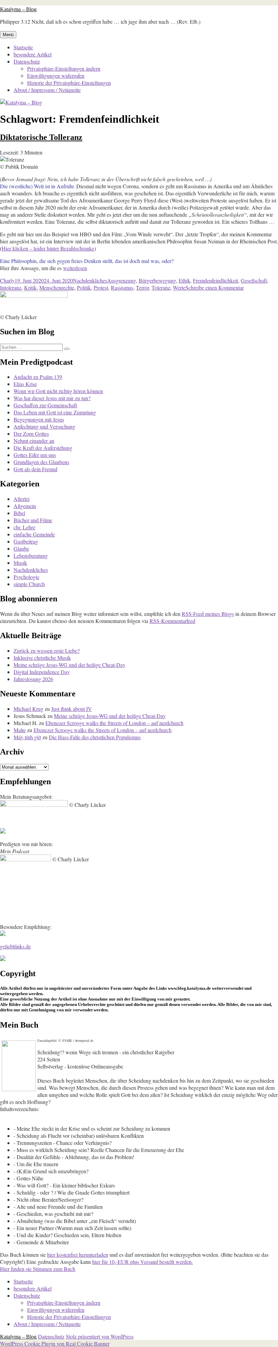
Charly (7, 280)
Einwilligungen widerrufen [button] (55, 75)
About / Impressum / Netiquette (47, 89)
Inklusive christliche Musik (42, 657)
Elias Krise (25, 383)
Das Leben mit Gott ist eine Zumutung (55, 412)
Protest (101, 287)
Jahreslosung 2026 (33, 678)
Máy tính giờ (27, 737)
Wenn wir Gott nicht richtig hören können (58, 390)
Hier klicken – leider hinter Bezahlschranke (48, 248)
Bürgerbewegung (157, 280)
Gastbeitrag (26, 541)
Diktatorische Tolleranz (41, 137)
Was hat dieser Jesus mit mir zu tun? (52, 398)
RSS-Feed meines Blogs (208, 613)
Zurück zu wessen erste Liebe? (47, 650)
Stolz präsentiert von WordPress (100, 1336)
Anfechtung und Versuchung (44, 426)
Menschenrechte (56, 287)
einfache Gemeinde (34, 534)
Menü (8, 34)
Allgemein (25, 505)
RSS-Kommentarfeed (172, 620)
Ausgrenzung (121, 280)
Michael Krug (28, 708)
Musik (20, 562)
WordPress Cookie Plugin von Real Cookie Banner (55, 1343)
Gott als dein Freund (35, 469)
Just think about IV (71, 708)
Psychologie (26, 576)
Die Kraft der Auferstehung (43, 447)
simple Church (29, 583)
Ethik (184, 280)
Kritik (30, 287)
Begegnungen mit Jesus (39, 419)
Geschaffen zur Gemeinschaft (45, 405)
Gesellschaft (254, 280)
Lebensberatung (31, 555)
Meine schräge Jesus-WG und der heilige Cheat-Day (69, 664)
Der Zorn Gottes (31, 433)
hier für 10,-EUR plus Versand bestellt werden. (142, 1261)
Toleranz (161, 287)
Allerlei (21, 498)
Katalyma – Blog (18, 9)
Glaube (21, 548)
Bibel (19, 512)
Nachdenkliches (90, 280)
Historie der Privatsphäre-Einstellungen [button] (69, 82)
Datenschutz (27, 61)
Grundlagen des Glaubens (41, 461)
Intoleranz (10, 287)
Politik (84, 287)
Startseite (23, 47)
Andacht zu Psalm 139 (38, 376)
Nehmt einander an (34, 440)
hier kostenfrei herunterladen (77, 1254)
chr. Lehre (24, 527)
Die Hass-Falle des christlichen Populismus (95, 737)
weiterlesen (75, 267)
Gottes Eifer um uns (35, 454)
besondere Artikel (33, 54)
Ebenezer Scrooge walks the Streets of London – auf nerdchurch (114, 722)
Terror (142, 287)
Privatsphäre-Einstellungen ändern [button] (63, 68)
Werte (179, 287)
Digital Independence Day (42, 671)
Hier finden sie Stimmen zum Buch (37, 1268)
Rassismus (122, 287)
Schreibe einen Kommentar (214, 287)
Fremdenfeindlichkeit (215, 280)
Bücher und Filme (33, 520)
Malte (20, 729)
